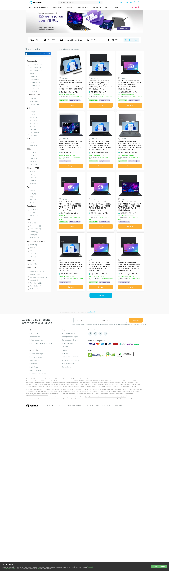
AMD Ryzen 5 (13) (36, 68)
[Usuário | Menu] (135, 2)
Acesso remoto (67, 343)
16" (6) (32, 202)
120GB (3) (33, 153)
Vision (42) (33, 129)
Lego (107, 7)
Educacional (33, 364)
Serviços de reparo (68, 363)
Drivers (64, 350)
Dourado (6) (34, 232)
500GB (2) (33, 145)
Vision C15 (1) (34, 135)
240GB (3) (33, 158)
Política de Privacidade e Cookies (136, 324)
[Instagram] (95, 333)
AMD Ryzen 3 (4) (36, 65)
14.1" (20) (33, 194)
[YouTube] (106, 333)
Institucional (33, 333)
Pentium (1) (34, 91)
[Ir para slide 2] (83, 30)
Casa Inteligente (83, 7)
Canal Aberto (66, 367)
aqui (38, 568)
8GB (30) (33, 183)
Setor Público (34, 360)
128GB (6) (33, 156)
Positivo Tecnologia (36, 354)
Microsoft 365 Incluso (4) (38, 277)
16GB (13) (33, 172)
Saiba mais (91, 312)
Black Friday (33, 367)
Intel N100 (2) (34, 88)
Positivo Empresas (35, 357)
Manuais (65, 353)
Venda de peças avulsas (70, 360)
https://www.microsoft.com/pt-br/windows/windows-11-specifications (105, 397)
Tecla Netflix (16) (35, 286)
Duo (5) (32, 112)
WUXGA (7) (34, 216)
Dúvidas (65, 347)
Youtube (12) (34, 289)
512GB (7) (33, 254)
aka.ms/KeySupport (37, 386)
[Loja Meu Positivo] (35, 2)
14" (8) (32, 197)
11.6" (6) (32, 191)
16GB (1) (32, 248)
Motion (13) (33, 120)
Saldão (116, 7)
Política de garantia (36, 340)
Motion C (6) (34, 123)
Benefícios (133, 40)
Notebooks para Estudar (37, 374)
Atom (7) (33, 73)
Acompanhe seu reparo (70, 337)
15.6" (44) (33, 199)
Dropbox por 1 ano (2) (37, 271)
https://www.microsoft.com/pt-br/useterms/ (86, 389)
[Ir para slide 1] (81, 30)
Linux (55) (33, 98)
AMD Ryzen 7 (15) (36, 71)
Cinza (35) (33, 223)
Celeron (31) (34, 76)
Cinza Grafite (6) (35, 229)
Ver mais (101, 295)
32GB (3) (33, 178)
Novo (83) (33, 264)
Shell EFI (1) (34, 101)
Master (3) (33, 117)
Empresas (128, 2)
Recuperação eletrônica (70, 357)
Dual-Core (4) (34, 79)
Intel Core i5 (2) (35, 85)
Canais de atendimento (70, 340)
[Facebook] (90, 333)
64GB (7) (33, 257)
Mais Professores (35, 370)
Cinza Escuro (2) (35, 226)
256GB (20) (33, 161)
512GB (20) (33, 164)
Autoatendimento (68, 333)
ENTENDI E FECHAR (159, 566)
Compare (65, 78)
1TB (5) (32, 142)
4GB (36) (33, 180)
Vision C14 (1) (34, 132)
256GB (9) (33, 251)
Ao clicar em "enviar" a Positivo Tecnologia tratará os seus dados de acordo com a (109, 324)
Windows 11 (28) (35, 104)
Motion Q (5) (34, 126)
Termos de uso (34, 337)
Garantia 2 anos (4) (36, 274)
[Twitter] (100, 333)
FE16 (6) (32, 114)
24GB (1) (33, 175)
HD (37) (32, 213)
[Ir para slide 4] (87, 30)
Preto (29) (33, 235)
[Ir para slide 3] (85, 30)
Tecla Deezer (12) (36, 283)
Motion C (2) (34, 280)
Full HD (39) (34, 210)
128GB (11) (33, 245)
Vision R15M (57, 7)
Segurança (97, 7)
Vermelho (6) (34, 238)
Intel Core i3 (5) (35, 82)
